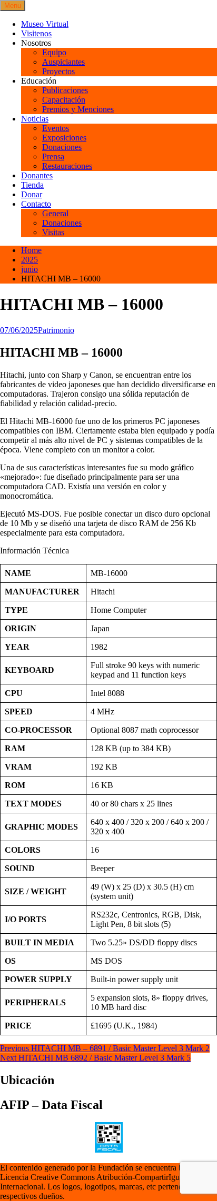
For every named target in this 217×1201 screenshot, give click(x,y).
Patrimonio (56, 330)
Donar (31, 194)
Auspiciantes (63, 61)
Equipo (54, 52)
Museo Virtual (44, 23)
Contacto (36, 203)
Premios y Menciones (78, 109)
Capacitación (63, 99)
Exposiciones (64, 137)
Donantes (37, 175)
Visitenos (36, 33)
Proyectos (58, 71)
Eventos (55, 128)
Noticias (34, 118)
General (55, 213)
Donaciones (62, 147)
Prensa (53, 156)
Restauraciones (67, 166)
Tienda (32, 184)
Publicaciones (65, 90)
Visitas (53, 232)
